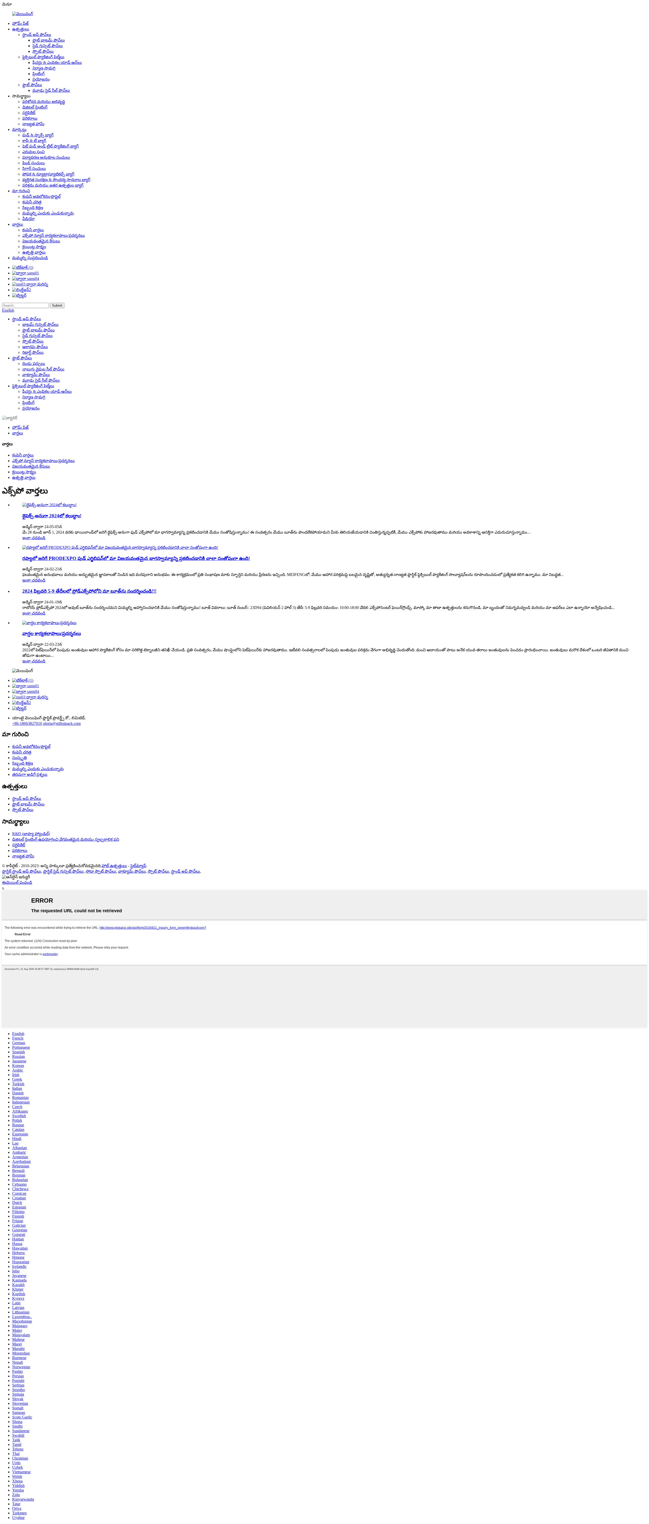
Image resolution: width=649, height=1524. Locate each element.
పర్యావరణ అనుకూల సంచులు (46, 157)
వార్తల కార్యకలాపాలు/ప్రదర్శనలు (51, 633)
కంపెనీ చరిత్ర (31, 202)
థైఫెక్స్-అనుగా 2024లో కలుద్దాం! (51, 515)
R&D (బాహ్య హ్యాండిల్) (31, 834)
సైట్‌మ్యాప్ (138, 866)
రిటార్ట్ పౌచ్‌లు (33, 352)
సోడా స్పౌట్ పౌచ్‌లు (101, 871)
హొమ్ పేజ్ (20, 23)
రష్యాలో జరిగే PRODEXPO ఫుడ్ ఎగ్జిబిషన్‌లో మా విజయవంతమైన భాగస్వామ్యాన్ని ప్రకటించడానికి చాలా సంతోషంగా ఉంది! (136, 558)
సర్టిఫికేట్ (28, 113)
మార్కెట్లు (19, 129)
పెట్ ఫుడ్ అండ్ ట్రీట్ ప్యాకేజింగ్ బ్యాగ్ (50, 146)
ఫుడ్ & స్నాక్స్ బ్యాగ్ (37, 135)
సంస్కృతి (19, 758)
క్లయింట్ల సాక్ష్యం (34, 246)
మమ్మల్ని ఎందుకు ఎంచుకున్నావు (48, 213)
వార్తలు (17, 224)
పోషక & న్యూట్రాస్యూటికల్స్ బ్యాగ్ (48, 174)
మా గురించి (21, 191)
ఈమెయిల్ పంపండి (17, 882)
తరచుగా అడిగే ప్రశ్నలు (29, 774)
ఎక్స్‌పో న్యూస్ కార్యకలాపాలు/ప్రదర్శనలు (53, 235)
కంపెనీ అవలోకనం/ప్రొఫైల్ (41, 196)
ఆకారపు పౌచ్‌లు (35, 347)
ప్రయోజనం (41, 79)
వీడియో (28, 219)
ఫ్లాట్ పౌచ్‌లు (32, 85)
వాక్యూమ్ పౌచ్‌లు (36, 375)
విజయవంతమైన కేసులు (41, 241)
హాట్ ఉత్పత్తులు (114, 866)
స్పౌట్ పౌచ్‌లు (43, 51)
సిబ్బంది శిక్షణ (32, 207)
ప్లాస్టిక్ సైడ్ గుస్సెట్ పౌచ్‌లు (63, 871)
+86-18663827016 (27, 723)
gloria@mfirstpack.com (62, 723)
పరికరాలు (30, 118)
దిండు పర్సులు (33, 363)
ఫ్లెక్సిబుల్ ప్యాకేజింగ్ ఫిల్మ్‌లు (43, 57)
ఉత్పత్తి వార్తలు (34, 252)
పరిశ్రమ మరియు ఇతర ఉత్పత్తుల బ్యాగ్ (52, 185)
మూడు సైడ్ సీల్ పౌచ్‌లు (51, 90)
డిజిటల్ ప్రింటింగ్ (34, 107)
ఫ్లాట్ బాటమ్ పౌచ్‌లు (48, 40)
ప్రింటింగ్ (38, 74)
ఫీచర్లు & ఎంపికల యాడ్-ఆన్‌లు (57, 62)
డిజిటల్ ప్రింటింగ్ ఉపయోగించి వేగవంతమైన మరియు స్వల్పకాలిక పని (65, 839)
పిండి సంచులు (33, 163)
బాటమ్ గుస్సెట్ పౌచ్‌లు (40, 324)
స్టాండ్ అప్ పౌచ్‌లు (36, 34)
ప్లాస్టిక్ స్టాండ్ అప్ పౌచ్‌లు (21, 871)
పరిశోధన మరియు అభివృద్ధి (43, 101)
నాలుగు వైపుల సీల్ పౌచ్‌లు (43, 369)
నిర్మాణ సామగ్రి (43, 68)
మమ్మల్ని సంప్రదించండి (30, 258)
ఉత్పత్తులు (20, 29)
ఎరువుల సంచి (33, 152)
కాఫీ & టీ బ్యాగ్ (34, 140)
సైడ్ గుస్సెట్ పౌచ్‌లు (47, 46)
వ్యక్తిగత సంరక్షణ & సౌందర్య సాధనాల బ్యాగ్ (56, 180)
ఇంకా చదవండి (33, 538)
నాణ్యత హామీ (33, 124)
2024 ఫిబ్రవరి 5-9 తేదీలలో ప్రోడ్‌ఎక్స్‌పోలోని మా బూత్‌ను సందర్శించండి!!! (89, 591)
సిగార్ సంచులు (34, 168)
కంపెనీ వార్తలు (33, 230)
